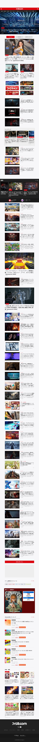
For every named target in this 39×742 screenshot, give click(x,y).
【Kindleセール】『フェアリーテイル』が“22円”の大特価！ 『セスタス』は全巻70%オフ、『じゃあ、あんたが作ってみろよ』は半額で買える (27, 681)
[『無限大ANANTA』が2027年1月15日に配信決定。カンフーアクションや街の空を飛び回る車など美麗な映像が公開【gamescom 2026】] (12, 534)
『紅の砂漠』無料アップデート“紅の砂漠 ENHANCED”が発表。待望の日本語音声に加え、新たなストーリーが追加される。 (27, 496)
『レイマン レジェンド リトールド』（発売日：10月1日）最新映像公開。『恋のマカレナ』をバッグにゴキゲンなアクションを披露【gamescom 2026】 (27, 434)
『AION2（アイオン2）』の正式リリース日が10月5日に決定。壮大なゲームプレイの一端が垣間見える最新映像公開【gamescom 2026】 (27, 345)
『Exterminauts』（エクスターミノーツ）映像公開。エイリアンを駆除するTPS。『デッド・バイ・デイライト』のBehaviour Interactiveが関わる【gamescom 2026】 (27, 225)
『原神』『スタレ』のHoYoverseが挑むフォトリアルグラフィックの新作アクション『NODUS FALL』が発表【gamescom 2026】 (27, 542)
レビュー (7, 137)
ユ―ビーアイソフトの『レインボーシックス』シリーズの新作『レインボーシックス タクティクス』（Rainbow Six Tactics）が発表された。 (27, 525)
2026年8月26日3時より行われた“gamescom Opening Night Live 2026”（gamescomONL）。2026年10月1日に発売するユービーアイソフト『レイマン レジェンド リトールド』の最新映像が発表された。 (27, 436)
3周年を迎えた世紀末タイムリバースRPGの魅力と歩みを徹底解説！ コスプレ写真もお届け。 (27, 463)
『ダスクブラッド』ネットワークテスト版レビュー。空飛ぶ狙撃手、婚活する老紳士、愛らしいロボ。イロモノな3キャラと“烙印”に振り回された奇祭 (27, 713)
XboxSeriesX (28, 584)
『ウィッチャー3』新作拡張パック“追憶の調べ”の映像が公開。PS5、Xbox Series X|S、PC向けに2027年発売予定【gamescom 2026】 (27, 101)
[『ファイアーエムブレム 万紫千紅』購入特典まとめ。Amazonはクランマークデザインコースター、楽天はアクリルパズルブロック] (12, 675)
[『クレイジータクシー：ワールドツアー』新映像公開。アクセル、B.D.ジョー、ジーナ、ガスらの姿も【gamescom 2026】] (19, 261)
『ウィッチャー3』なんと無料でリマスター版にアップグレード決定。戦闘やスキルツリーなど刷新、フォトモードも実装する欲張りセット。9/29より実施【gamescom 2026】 (12, 75)
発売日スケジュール (20, 11)
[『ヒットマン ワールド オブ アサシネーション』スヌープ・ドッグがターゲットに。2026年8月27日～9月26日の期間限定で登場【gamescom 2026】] (12, 356)
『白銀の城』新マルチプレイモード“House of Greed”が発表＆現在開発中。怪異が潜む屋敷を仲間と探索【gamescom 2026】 (19, 307)
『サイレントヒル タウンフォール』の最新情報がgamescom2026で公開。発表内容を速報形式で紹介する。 (27, 515)
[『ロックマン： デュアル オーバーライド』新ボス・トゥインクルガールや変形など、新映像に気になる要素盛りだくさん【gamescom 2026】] (12, 425)
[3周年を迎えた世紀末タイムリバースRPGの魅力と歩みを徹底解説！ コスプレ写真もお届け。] (12, 465)
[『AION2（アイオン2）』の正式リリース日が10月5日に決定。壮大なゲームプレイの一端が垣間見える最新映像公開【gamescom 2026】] (12, 346)
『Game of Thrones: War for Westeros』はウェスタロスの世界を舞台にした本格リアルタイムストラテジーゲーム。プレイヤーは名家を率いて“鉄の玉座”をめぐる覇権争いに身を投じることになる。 (27, 446)
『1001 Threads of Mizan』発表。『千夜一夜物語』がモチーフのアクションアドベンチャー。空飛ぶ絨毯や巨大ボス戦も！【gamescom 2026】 (27, 384)
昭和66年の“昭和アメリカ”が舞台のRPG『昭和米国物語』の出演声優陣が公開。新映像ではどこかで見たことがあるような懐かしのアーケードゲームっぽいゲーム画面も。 (27, 328)
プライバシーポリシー (12, 729)
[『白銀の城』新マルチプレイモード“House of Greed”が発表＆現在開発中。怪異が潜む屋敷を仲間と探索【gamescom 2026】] (19, 296)
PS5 (11, 11)
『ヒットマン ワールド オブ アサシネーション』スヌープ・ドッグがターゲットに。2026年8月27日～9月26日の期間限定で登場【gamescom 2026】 (27, 355)
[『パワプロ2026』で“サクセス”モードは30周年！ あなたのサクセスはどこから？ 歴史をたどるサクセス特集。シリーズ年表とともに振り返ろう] (27, 690)
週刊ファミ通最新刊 (9, 589)
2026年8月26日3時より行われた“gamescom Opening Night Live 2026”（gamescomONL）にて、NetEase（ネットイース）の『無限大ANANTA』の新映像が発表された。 (27, 535)
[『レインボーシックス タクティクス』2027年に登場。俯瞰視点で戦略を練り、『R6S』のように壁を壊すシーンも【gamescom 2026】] (12, 524)
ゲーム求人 (26, 11)
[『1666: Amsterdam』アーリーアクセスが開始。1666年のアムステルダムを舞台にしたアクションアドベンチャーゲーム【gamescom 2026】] (12, 282)
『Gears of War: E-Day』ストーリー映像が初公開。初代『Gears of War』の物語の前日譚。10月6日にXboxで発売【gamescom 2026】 (27, 503)
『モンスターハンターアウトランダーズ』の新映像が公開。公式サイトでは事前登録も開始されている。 (27, 397)
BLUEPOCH (22, 465)
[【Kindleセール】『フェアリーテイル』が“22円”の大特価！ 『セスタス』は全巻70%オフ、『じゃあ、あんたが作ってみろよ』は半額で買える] (27, 675)
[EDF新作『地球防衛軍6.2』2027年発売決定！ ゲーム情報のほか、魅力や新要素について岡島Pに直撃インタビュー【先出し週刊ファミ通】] (19, 23)
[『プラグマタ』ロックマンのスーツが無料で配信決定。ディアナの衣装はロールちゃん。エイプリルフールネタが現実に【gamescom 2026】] (12, 484)
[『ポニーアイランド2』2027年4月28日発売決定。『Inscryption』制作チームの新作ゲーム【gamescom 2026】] (12, 171)
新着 (2, 11)
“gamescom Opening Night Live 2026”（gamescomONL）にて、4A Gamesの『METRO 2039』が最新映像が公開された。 (27, 367)
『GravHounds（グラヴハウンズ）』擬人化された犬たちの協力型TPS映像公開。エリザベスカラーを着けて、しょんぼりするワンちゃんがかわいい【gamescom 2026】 (27, 216)
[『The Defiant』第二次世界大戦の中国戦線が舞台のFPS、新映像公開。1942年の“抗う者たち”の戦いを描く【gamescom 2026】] (12, 112)
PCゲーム (14, 11)
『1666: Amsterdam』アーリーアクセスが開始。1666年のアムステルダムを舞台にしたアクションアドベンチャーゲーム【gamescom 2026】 (27, 280)
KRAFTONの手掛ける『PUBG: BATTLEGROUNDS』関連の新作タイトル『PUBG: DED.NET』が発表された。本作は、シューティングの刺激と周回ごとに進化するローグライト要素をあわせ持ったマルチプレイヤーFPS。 (27, 417)
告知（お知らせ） (20, 137)
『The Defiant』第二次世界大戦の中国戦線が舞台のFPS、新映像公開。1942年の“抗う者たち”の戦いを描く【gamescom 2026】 (27, 111)
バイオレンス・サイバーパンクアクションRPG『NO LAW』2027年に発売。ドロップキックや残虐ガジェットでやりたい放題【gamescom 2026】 (27, 149)
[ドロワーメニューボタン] (1, 9)
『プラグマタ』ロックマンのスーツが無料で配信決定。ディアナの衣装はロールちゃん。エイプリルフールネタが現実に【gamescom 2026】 (27, 483)
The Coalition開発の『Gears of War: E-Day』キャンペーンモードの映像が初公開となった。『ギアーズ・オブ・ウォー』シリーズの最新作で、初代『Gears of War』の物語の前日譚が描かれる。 (27, 505)
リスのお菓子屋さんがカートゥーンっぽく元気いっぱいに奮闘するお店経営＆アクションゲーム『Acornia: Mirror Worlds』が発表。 (27, 555)
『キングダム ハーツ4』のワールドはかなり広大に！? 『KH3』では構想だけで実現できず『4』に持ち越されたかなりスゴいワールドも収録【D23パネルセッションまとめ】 (12, 697)
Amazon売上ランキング (10, 617)
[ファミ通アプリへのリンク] (16, 735)
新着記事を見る (19, 562)
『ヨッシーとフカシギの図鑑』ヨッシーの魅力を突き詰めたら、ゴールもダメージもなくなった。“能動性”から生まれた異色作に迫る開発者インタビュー (12, 714)
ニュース (30, 11)
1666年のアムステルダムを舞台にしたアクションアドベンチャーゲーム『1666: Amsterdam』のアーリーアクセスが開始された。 (27, 283)
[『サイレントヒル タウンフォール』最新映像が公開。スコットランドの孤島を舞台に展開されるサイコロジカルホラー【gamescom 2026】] (12, 514)
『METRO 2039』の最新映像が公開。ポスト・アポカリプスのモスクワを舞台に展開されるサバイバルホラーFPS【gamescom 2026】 (27, 364)
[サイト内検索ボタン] (38, 9)
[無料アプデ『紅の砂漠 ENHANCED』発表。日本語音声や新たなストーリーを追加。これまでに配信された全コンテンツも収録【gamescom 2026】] (12, 494)
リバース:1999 (24, 461)
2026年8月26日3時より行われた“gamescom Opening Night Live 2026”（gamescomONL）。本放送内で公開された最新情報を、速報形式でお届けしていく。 (27, 218)
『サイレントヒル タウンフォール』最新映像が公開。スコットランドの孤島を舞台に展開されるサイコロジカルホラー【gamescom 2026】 (27, 513)
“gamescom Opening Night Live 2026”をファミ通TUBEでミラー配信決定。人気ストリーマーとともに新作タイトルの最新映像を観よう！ (22, 140)
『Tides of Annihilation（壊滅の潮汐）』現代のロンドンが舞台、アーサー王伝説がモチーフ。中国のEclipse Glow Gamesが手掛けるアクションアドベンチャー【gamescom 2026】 (27, 453)
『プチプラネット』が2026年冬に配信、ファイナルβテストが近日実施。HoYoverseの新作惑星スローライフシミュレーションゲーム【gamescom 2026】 (27, 315)
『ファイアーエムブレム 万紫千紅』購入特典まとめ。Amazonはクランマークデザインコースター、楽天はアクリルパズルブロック (12, 681)
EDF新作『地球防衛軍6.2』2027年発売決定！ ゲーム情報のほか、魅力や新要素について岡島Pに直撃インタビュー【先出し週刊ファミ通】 (19, 30)
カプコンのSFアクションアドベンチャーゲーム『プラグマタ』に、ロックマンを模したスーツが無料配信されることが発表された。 (27, 486)
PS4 (19, 584)
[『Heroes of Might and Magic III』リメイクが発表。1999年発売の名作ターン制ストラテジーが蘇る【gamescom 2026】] (12, 207)
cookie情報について (28, 729)
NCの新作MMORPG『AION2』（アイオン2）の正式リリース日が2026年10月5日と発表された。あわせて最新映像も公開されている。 (27, 348)
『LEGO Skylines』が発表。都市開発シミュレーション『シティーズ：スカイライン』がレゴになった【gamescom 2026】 (27, 245)
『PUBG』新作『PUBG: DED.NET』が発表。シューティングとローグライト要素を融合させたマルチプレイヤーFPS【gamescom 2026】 (27, 414)
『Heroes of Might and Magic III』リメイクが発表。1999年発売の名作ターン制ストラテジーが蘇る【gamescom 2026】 (27, 206)
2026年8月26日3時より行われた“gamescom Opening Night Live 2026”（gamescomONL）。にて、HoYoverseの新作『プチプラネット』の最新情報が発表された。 (27, 318)
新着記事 (19, 37)
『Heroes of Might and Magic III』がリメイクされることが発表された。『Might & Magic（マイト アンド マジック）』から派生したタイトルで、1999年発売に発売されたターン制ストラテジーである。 (27, 208)
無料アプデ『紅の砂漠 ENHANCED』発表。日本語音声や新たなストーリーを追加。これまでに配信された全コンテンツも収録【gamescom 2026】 (27, 493)
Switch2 (5, 11)
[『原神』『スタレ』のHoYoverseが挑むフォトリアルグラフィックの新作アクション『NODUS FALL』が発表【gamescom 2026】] (12, 544)
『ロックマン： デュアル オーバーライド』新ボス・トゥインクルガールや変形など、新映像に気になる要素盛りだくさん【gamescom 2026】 (27, 424)
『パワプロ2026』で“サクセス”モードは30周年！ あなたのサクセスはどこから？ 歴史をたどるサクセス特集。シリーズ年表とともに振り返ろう (27, 697)
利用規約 (18, 729)
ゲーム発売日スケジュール (11, 580)
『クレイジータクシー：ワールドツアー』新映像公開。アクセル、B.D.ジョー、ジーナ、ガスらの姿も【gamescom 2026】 (19, 272)
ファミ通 (21, 406)
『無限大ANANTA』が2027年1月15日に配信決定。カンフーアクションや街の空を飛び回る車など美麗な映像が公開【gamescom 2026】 (27, 532)
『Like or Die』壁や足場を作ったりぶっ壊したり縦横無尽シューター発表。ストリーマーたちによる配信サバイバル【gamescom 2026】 (19, 58)
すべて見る (36, 180)
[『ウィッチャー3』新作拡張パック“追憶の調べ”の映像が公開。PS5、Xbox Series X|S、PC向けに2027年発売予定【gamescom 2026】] (12, 102)
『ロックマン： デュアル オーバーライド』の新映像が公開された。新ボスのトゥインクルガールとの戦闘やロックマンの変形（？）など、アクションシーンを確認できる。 (27, 427)
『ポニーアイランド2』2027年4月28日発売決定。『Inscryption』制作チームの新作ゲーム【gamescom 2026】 (27, 169)
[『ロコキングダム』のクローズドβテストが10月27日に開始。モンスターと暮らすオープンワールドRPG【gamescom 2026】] (12, 161)
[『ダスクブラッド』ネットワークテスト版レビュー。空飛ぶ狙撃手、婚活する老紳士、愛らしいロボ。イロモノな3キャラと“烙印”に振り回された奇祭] (27, 707)
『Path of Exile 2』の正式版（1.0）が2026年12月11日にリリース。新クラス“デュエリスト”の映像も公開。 (27, 238)
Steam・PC (23, 584)
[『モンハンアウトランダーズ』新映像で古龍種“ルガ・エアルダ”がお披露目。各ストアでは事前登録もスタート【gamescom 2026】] (12, 396)
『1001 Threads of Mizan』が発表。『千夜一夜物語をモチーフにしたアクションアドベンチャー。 (27, 387)
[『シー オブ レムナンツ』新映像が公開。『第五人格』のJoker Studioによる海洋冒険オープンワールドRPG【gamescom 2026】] (12, 475)
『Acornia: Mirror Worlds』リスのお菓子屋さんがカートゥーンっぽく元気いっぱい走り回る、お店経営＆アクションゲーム (27, 552)
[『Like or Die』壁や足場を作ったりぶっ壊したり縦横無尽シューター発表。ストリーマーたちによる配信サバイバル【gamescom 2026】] (19, 47)
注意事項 (22, 729)
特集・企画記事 (32, 137)
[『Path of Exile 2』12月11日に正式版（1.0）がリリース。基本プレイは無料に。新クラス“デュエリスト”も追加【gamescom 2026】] (12, 237)
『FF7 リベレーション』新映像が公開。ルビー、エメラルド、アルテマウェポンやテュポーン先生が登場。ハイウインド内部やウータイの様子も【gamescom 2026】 (27, 75)
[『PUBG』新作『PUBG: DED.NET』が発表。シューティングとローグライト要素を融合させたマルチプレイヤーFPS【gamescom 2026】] (12, 415)
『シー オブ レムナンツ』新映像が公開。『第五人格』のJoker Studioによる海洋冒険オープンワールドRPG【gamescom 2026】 (27, 473)
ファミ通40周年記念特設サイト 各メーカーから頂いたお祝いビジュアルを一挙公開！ (27, 404)
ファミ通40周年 (24, 402)
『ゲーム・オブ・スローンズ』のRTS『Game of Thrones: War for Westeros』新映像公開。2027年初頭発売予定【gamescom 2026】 (27, 443)
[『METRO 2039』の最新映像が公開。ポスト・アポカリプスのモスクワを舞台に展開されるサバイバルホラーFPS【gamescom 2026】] (12, 366)
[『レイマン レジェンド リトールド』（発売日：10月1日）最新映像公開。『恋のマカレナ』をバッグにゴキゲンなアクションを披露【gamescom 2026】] (12, 435)
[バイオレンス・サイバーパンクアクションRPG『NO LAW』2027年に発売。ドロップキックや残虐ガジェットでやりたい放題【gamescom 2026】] (12, 151)
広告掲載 (33, 729)
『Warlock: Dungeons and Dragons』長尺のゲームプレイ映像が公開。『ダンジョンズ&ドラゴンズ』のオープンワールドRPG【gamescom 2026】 (27, 335)
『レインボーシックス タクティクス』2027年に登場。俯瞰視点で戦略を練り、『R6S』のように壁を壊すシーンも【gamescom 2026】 (27, 522)
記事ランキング (28, 37)
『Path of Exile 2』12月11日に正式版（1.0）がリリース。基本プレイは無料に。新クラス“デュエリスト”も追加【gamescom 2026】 (27, 235)
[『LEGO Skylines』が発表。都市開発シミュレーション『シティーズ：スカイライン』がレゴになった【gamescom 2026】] (12, 247)
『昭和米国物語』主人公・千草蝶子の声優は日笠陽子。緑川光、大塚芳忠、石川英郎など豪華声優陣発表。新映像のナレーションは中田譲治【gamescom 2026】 (27, 325)
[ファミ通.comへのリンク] (19, 8)
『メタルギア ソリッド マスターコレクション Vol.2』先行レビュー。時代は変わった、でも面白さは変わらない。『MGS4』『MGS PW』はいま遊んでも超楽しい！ (10, 140)
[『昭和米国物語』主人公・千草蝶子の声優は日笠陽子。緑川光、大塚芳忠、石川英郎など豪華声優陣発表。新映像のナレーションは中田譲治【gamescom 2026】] (12, 327)
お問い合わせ (6, 729)
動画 (33, 11)
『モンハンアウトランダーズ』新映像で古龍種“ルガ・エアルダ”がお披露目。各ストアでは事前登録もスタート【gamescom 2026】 (27, 394)
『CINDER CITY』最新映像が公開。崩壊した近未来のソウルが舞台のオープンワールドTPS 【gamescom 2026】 (27, 121)
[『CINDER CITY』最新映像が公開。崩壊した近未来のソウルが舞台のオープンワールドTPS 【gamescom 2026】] (12, 122)
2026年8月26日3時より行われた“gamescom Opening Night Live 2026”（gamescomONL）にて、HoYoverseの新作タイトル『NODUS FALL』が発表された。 (27, 545)
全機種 (6, 584)
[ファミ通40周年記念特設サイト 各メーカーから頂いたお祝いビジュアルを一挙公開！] (12, 406)
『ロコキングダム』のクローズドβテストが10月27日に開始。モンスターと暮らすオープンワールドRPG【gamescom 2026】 (27, 159)
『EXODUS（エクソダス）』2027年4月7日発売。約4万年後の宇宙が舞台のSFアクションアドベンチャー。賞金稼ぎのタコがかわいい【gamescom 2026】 (27, 374)
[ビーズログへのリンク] (23, 735)
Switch (8, 11)
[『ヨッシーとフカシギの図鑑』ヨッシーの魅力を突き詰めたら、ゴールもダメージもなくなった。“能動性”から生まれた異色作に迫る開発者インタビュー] (12, 707)
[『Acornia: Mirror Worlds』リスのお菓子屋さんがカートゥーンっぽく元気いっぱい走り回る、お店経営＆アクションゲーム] (12, 554)
